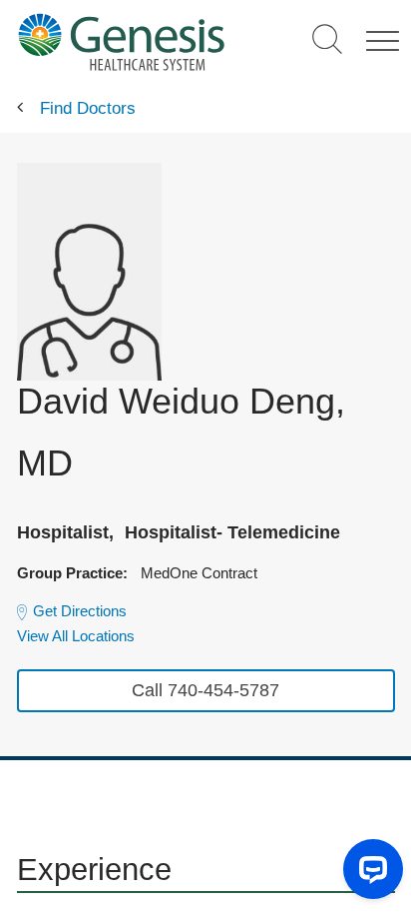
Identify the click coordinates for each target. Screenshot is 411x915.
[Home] (121, 41)
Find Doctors (88, 108)
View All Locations (76, 635)
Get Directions (80, 610)
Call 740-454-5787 (205, 690)
